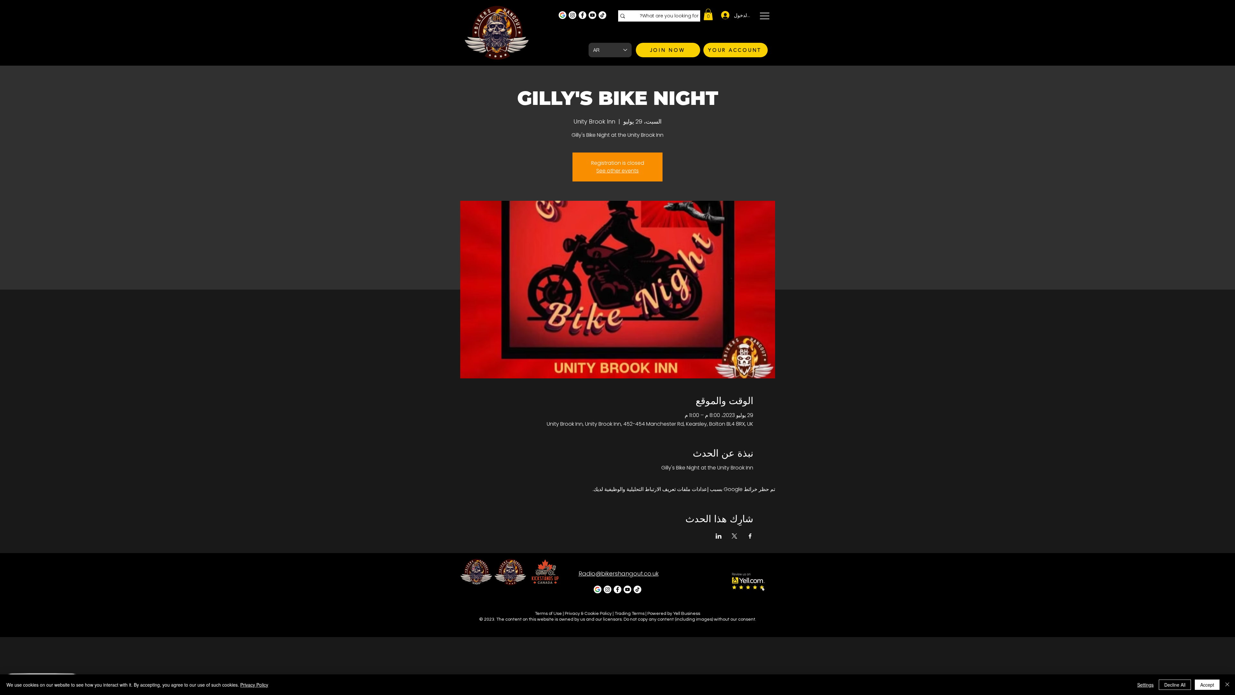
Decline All (1174, 684)
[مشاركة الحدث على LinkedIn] (719, 536)
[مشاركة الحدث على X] (734, 536)
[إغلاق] (1227, 685)
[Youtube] (592, 15)
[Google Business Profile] (562, 15)
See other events (617, 170)
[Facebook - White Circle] (582, 15)
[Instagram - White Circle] (572, 15)
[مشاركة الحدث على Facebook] (750, 536)
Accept (1207, 684)
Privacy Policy (254, 684)
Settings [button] (1145, 684)
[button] (708, 14)
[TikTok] (602, 15)
